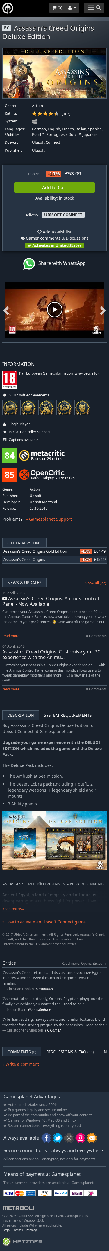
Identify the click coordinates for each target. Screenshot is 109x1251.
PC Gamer (53, 1030)
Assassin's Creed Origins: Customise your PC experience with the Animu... (51, 654)
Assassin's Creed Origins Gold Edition (35, 551)
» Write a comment (20, 1064)
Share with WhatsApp (60, 263)
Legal (6, 1230)
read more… (13, 908)
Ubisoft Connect (46, 142)
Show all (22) (95, 583)
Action (37, 105)
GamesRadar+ (39, 1009)
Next (103, 309)
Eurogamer (44, 989)
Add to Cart (54, 187)
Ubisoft (38, 150)
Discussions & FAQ (70, 1052)
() (59, 7)
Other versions (24, 543)
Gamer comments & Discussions (57, 238)
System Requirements (68, 715)
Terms (18, 1230)
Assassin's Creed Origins (24, 559)
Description (20, 715)
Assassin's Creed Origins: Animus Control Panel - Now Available (50, 601)
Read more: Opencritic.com (84, 963)
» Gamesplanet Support (49, 519)
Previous (6, 309)
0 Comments (96, 636)
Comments (21, 1052)
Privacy (31, 1230)
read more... (12, 636)
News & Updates (24, 582)
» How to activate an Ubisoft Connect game (44, 922)
